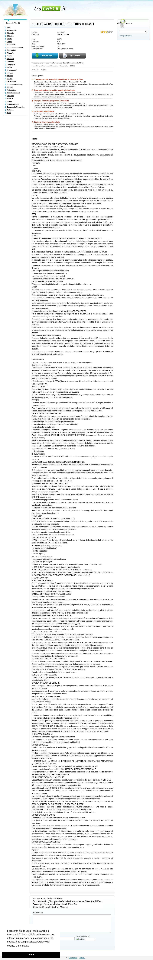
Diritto (9, 42)
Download (47, 55)
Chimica (10, 36)
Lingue (10, 87)
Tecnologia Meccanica (15, 107)
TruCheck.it (73, 958)
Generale (10, 61)
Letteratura (11, 81)
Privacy (82, 958)
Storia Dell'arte (13, 104)
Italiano (10, 76)
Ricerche (10, 96)
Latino (9, 78)
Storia (9, 101)
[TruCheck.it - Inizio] (35, 9)
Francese (10, 59)
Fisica (9, 56)
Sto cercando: (38, 912)
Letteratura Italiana (14, 84)
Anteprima (75, 55)
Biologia (10, 33)
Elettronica (11, 50)
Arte (8, 27)
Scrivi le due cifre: (82, 936)
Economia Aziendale (15, 47)
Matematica (11, 90)
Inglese (10, 73)
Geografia (11, 64)
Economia (11, 44)
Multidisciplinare (13, 93)
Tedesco (10, 110)
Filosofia (10, 53)
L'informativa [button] (22, 945)
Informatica (11, 70)
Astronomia (11, 30)
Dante (9, 39)
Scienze (10, 98)
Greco (9, 67)
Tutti (9, 113)
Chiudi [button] (31, 954)
